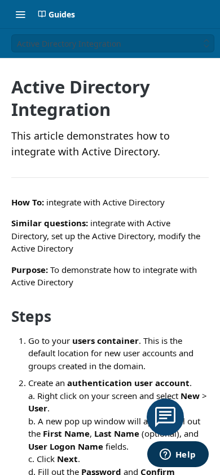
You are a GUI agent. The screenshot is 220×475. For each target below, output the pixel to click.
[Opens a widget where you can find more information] (178, 455)
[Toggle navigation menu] (20, 14)
